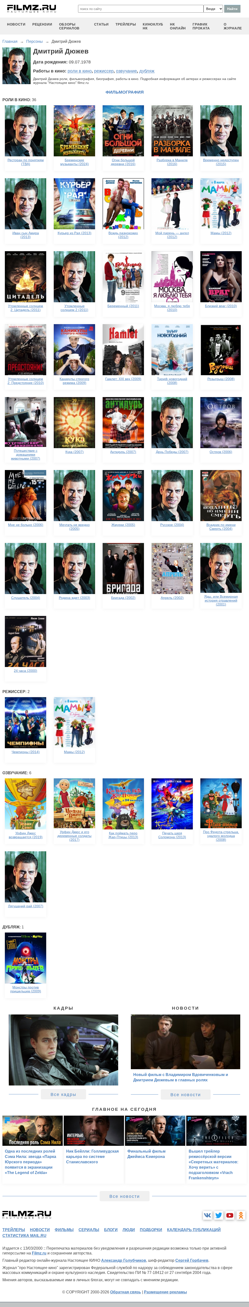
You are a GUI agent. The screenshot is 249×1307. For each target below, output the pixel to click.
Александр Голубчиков (123, 1260)
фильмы (64, 1230)
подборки (151, 1230)
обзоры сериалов (69, 26)
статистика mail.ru (24, 1236)
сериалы (89, 1230)
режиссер (104, 71)
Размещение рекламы (165, 1292)
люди (129, 1230)
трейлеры (126, 24)
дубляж (146, 71)
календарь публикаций (194, 1230)
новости (16, 24)
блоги (111, 1230)
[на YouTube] (229, 1215)
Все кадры (63, 1094)
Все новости (185, 1094)
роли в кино (80, 71)
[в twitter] (218, 1215)
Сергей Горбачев (191, 1260)
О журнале (233, 26)
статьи (101, 24)
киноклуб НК (153, 26)
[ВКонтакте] (207, 1215)
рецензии (42, 24)
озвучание (126, 71)
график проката (201, 26)
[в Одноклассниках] (241, 1215)
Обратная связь (125, 1292)
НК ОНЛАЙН (178, 26)
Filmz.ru (39, 1253)
